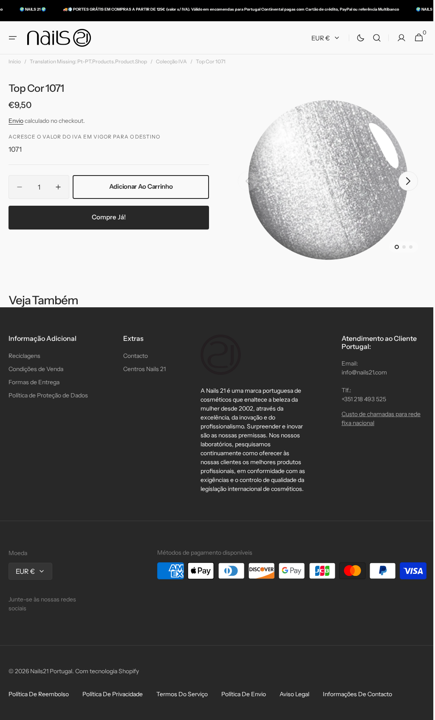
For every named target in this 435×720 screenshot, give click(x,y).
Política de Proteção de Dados (48, 395)
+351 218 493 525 (357, 399)
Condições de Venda (35, 369)
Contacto (133, 356)
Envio (15, 121)
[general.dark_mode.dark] (354, 37)
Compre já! (107, 217)
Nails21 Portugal (51, 671)
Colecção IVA (171, 61)
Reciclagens (24, 356)
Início (14, 61)
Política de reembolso (38, 694)
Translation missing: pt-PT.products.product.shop (88, 61)
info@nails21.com (358, 372)
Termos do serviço (182, 694)
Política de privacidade (112, 694)
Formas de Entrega (33, 382)
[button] (12, 37)
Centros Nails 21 (142, 369)
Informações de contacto (357, 694)
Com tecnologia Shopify (107, 671)
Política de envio (243, 694)
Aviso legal (294, 694)
